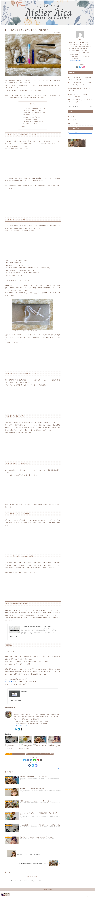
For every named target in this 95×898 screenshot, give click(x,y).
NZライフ (71, 116)
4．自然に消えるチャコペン (28, 114)
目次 (31, 104)
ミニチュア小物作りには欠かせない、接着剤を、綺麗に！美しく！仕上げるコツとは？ (25, 747)
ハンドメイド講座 (73, 123)
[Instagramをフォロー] (36, 765)
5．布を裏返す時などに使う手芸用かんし (31, 117)
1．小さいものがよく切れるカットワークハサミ (33, 108)
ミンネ (13, 681)
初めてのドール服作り (38, 753)
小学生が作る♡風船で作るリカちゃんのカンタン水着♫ (39, 746)
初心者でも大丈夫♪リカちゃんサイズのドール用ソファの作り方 (80, 101)
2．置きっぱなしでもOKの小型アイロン (31, 110)
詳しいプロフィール (21, 725)
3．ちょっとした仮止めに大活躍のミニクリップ (33, 112)
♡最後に (23, 126)
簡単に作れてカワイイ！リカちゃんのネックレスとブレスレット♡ (54, 747)
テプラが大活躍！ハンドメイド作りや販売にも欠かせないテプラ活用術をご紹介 (11, 747)
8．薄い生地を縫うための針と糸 (29, 123)
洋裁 (52, 753)
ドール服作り (9, 753)
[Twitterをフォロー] (33, 765)
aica (80, 39)
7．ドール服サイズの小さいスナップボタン (32, 121)
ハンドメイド (22, 753)
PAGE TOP (48, 889)
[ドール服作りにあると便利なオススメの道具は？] (31, 760)
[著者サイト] (29, 765)
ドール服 (15, 753)
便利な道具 (29, 753)
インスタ (7, 681)
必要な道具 (47, 753)
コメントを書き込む (32, 876)
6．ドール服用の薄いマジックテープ (30, 119)
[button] (91, 106)
